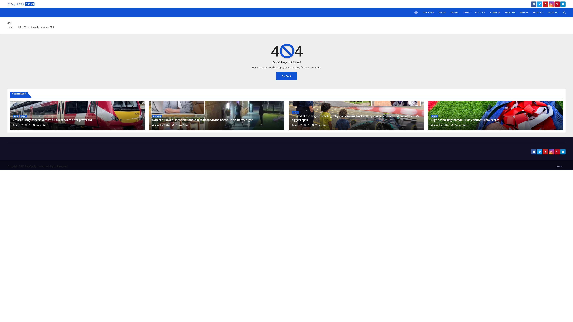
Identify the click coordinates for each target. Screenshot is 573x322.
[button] (564, 12)
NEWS (16, 116)
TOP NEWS (428, 12)
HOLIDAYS (510, 12)
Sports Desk (461, 125)
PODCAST (553, 12)
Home (10, 26)
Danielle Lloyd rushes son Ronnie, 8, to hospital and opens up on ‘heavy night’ (202, 120)
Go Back (286, 76)
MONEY (524, 12)
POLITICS (480, 12)
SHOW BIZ (538, 12)
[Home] (416, 12)
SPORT (467, 12)
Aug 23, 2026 (23, 125)
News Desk (42, 125)
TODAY (442, 12)
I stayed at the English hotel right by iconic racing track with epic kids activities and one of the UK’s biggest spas (355, 118)
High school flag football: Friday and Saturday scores (465, 120)
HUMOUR (495, 12)
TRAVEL (455, 12)
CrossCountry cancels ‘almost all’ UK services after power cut (52, 120)
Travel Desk (322, 125)
